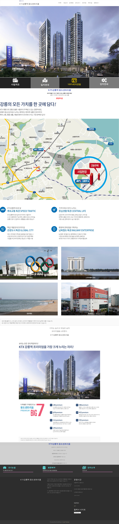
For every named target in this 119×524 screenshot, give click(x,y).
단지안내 (104, 84)
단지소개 (77, 2)
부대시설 (90, 2)
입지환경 (71, 2)
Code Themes (65, 522)
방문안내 (96, 2)
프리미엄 (84, 2)
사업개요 (15, 84)
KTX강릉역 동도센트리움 (29, 4)
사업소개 (65, 2)
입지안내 (45, 85)
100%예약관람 (74, 84)
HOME (59, 2)
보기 (75, 506)
